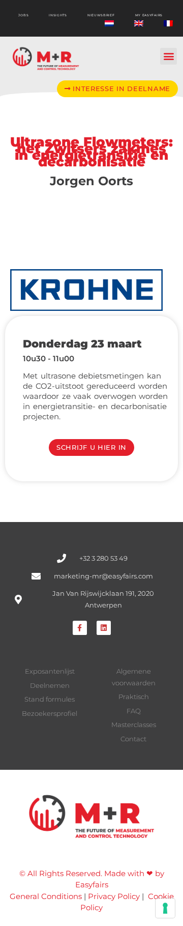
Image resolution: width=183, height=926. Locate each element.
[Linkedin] (104, 628)
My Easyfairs (149, 15)
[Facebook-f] (80, 628)
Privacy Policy (114, 896)
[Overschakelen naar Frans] (168, 23)
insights (58, 15)
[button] (168, 56)
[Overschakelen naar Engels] (138, 23)
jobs (23, 15)
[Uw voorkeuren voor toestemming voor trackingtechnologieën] (165, 908)
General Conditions (46, 896)
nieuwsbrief (101, 15)
